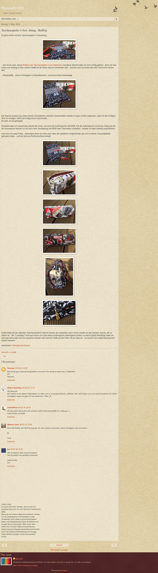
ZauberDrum (12, 407)
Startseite (59, 545)
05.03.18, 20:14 (24, 407)
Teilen (5, 356)
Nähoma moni (13, 425)
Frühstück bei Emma (21, 345)
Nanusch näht (12, 8)
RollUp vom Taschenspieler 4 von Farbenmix (42, 65)
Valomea (10, 368)
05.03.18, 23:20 (26, 425)
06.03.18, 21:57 (17, 449)
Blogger (64, 570)
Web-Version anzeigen (59, 550)
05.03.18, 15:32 (21, 368)
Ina (8, 449)
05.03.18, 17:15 (28, 388)
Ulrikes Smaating (14, 388)
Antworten (11, 380)
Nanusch (19, 559)
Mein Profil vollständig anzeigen (25, 565)
